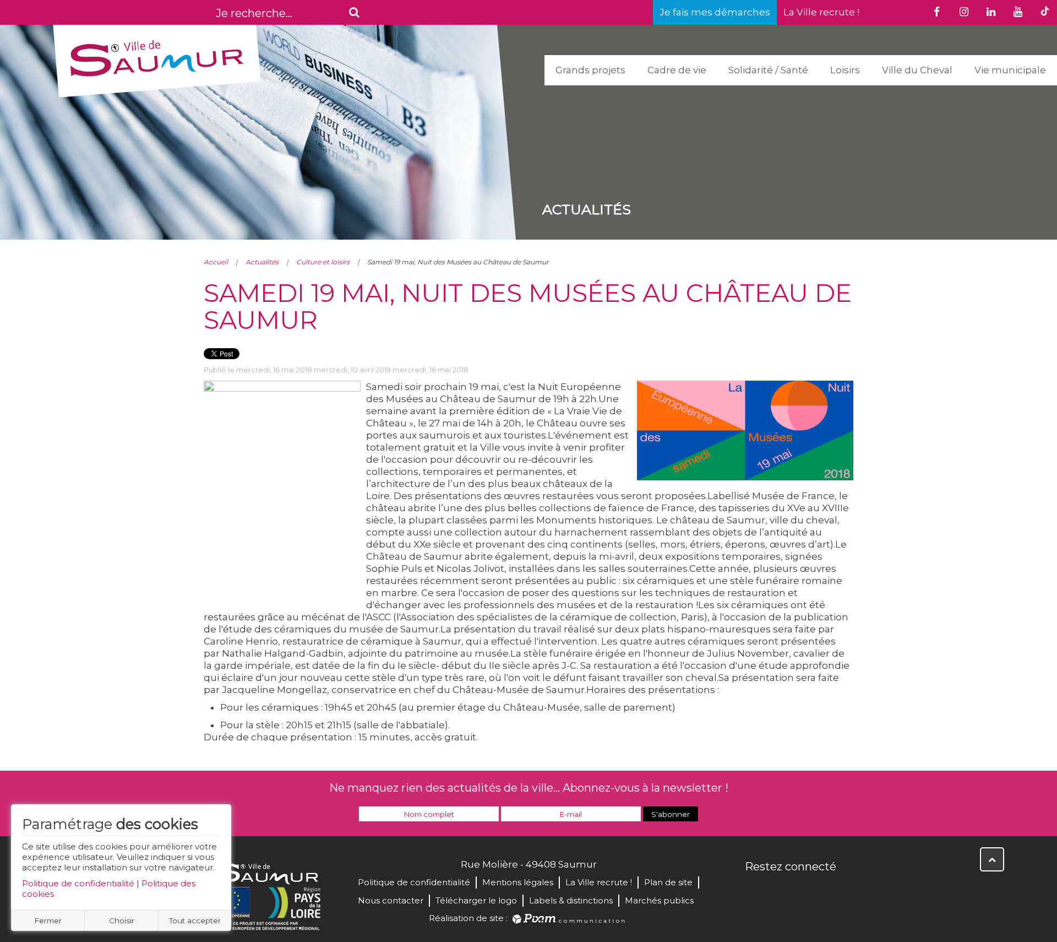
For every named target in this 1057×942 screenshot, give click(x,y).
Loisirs (845, 69)
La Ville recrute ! (821, 12)
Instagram (827, 890)
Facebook (754, 890)
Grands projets (590, 69)
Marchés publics (659, 900)
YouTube (803, 890)
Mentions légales (517, 882)
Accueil (216, 262)
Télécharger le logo (476, 900)
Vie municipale (1010, 69)
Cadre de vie (676, 69)
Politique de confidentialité (78, 883)
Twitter (778, 890)
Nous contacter (390, 900)
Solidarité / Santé (768, 69)
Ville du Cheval (917, 69)
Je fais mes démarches (715, 12)
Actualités (262, 262)
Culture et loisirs (323, 262)
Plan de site (668, 882)
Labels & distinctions (571, 900)
